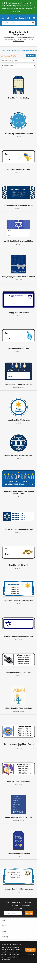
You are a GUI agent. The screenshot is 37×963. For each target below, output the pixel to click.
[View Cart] (33, 17)
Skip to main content (7, 10)
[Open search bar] (8, 17)
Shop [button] (3, 920)
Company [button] (5, 937)
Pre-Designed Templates (26, 51)
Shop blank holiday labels (23, 40)
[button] (3, 17)
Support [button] (4, 931)
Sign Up (29, 913)
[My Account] (28, 17)
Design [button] (4, 926)
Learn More (30, 954)
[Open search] (33, 23)
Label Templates (12, 51)
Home (3, 51)
